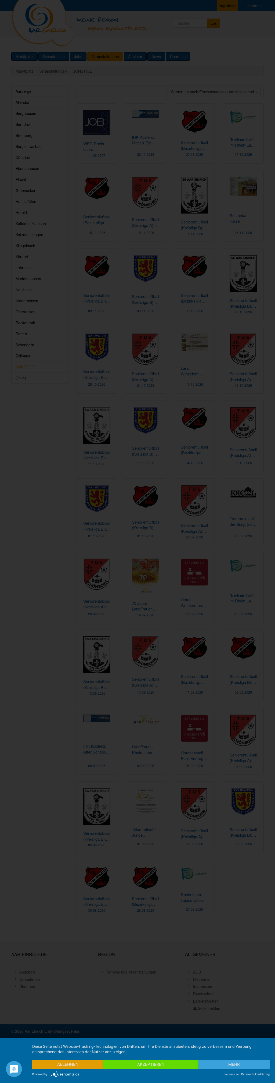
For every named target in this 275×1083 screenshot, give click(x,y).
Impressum (232, 1074)
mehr (234, 1064)
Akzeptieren (150, 1064)
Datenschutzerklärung (255, 1074)
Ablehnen (67, 1064)
